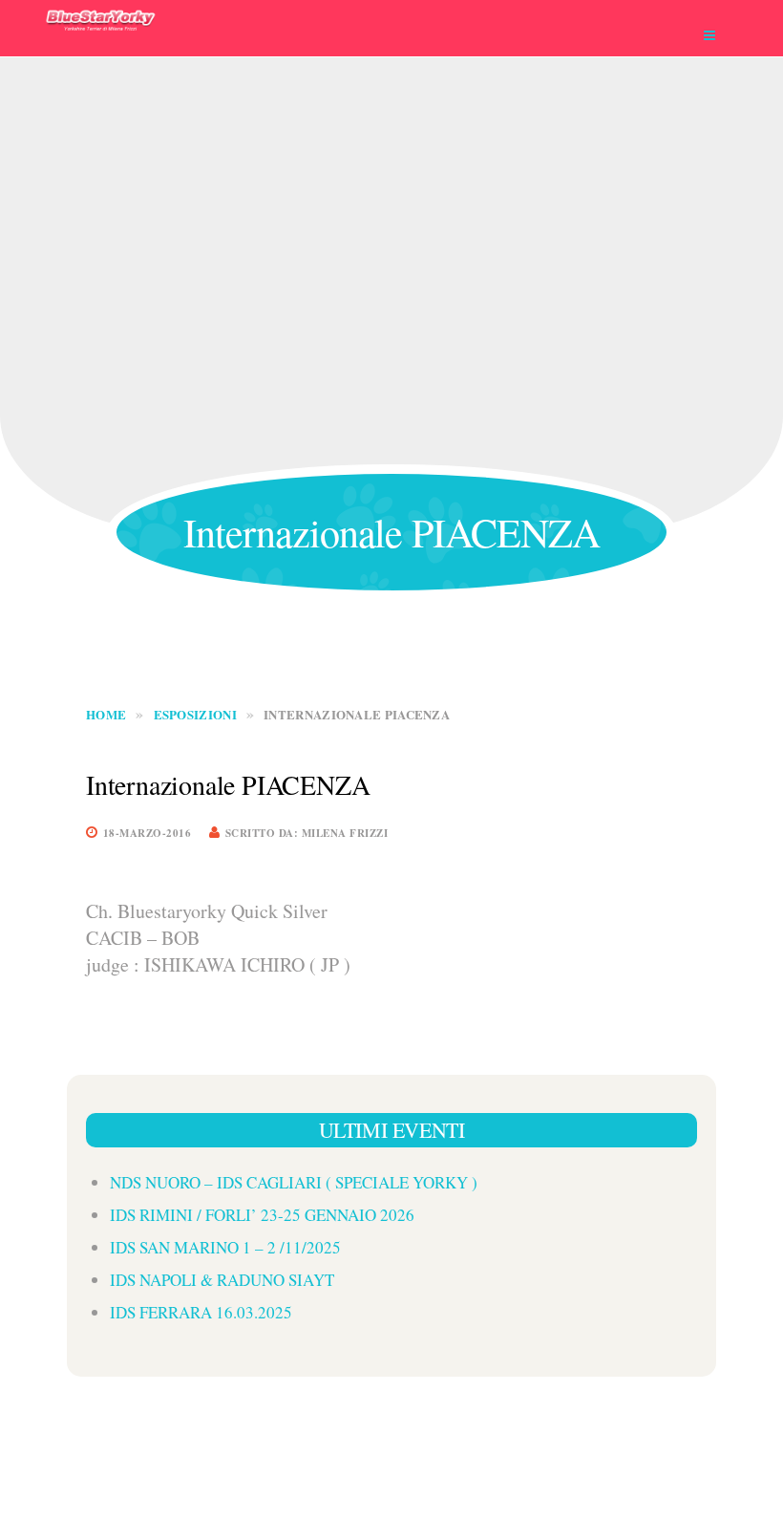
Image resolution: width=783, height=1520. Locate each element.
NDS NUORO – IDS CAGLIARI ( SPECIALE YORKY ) (293, 1182)
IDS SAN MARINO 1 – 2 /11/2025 (225, 1247)
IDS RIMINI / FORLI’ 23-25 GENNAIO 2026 (262, 1215)
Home (106, 714)
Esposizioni (195, 714)
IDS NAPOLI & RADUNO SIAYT (222, 1280)
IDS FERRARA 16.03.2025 (201, 1312)
